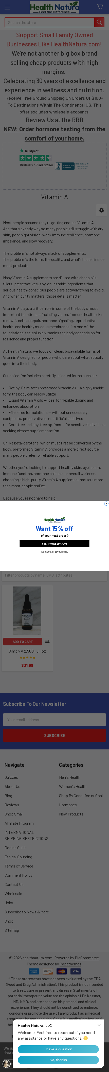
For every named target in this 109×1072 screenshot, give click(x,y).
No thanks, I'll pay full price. (54, 552)
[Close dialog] (106, 503)
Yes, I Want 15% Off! (54, 543)
